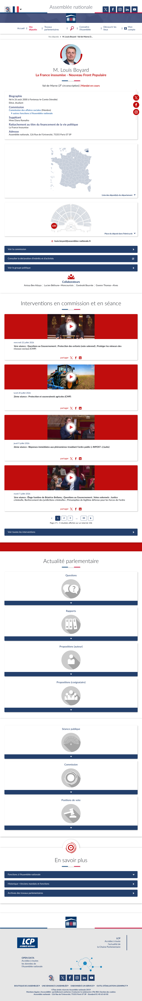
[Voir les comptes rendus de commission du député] (71, 777)
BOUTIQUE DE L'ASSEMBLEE (26, 986)
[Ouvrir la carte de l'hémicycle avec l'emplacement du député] (71, 219)
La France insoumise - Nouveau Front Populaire (71, 75)
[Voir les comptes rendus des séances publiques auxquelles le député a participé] (71, 742)
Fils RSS (96, 992)
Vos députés (53, 37)
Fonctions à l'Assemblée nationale (71, 874)
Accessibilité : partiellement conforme (56, 992)
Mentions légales (33, 992)
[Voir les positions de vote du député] (71, 813)
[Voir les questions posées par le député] (71, 588)
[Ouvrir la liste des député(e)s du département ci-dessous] (71, 171)
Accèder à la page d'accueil (71, 17)
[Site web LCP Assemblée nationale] (71, 942)
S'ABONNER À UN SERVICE (82, 986)
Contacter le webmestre (81, 992)
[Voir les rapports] (71, 624)
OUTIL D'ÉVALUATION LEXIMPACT (111, 986)
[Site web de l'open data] (71, 962)
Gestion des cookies (108, 992)
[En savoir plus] (71, 659)
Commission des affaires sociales (25, 110)
